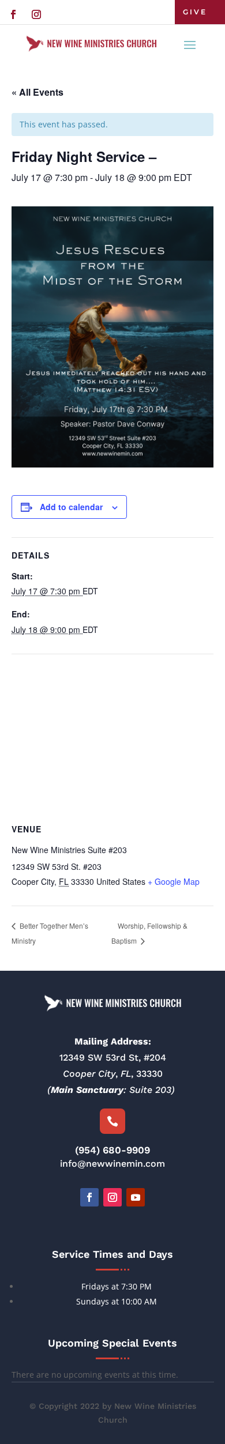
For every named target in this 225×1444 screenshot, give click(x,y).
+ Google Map (174, 881)
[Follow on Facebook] (13, 14)
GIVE (195, 11)
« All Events (37, 92)
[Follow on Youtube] (135, 1197)
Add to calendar (71, 506)
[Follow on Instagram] (36, 14)
